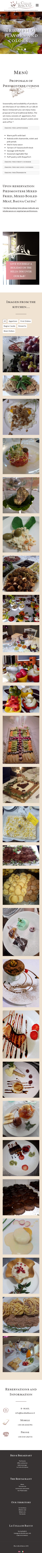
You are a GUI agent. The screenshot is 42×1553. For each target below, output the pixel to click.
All (5, 321)
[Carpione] (21, 385)
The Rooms (22, 1461)
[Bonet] (21, 1197)
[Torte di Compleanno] (21, 740)
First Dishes (25, 321)
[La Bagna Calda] (21, 638)
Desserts (22, 326)
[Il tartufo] (21, 495)
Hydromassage (22, 1465)
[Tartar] (21, 456)
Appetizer (13, 321)
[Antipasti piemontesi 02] (21, 699)
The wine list (22, 1486)
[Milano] (21, 4)
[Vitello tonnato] (21, 354)
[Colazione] (21, 1354)
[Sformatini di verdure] (21, 1236)
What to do (22, 1512)
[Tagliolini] (21, 1315)
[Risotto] (21, 1276)
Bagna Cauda (9, 326)
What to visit (22, 1510)
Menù (22, 1484)
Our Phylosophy (22, 1490)
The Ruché (22, 1514)
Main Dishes (9, 331)
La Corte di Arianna (22, 1467)
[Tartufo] (21, 417)
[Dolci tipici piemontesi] (21, 887)
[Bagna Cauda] (21, 608)
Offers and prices (22, 1463)
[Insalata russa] (21, 534)
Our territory (22, 1508)
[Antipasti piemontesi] (21, 668)
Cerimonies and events (22, 1488)
